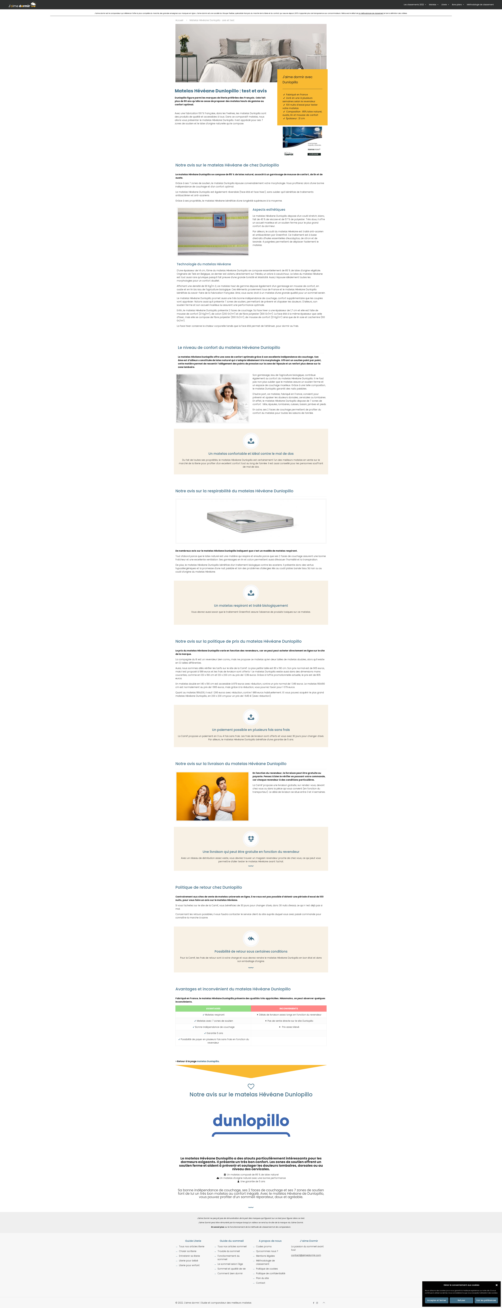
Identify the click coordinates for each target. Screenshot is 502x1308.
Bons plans (457, 4)
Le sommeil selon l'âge (230, 1264)
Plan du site (262, 1278)
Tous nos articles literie (191, 1246)
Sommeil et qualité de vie (232, 1268)
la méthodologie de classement (371, 13)
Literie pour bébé (188, 1260)
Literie (444, 4)
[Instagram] (317, 1302)
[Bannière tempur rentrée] (302, 158)
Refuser (461, 1300)
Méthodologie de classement (480, 4)
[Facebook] (313, 1302)
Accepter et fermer (436, 1300)
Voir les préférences (486, 1300)
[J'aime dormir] (22, 4)
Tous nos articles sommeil (232, 1246)
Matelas (432, 4)
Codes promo (264, 1246)
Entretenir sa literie (189, 1255)
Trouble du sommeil (229, 1251)
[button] (496, 1285)
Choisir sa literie (187, 1251)
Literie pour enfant (189, 1265)
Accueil (179, 20)
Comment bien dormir (230, 1273)
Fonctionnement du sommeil (228, 1257)
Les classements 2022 (414, 4)
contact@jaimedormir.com (306, 1255)
